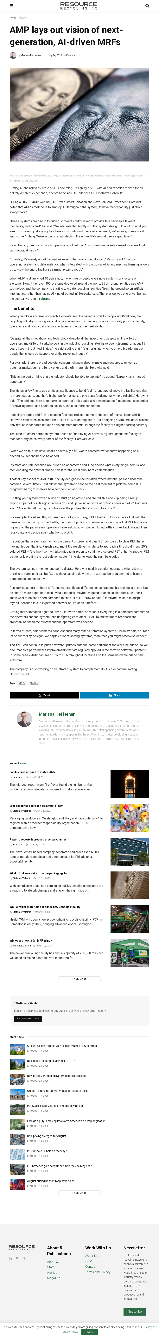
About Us (53, 1262)
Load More (79, 979)
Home (13, 17)
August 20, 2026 (38, 1065)
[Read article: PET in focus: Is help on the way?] (17, 1154)
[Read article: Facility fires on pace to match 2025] (130, 784)
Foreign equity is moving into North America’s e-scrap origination (66, 1121)
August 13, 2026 (38, 1110)
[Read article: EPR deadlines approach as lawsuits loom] (130, 818)
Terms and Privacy (98, 1272)
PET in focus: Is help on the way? (47, 1151)
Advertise (91, 1256)
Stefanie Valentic (22, 811)
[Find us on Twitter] (24, 1258)
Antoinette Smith (22, 945)
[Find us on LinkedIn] (10, 1258)
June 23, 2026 (43, 811)
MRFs (22, 683)
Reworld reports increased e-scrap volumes (38, 839)
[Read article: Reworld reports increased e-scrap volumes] (130, 852)
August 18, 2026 (38, 1141)
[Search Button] (147, 6)
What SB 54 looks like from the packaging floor (40, 873)
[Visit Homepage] (79, 6)
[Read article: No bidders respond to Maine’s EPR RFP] (17, 1064)
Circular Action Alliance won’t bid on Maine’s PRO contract (62, 1045)
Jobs (88, 1261)
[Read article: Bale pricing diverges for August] (17, 1139)
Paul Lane (18, 777)
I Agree (89, 1332)
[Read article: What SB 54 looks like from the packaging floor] (130, 885)
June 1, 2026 (42, 878)
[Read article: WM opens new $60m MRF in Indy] (130, 953)
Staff (50, 1267)
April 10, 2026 (43, 945)
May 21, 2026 (43, 912)
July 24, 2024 (55, 55)
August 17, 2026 (38, 1095)
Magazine (53, 1278)
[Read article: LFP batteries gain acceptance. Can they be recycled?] (17, 1169)
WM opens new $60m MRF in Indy (31, 940)
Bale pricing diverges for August (46, 1136)
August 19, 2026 (38, 1050)
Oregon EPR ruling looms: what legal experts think (57, 1090)
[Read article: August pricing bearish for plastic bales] (17, 1184)
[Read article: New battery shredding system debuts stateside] (17, 1079)
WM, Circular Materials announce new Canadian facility (45, 906)
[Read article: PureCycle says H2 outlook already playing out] (17, 1109)
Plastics (23, 17)
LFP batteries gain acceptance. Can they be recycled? (59, 1166)
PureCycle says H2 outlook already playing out (55, 1105)
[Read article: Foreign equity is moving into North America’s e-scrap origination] (17, 1124)
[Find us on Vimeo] (17, 1258)
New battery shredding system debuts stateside (56, 1075)
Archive (52, 1272)
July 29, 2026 (35, 777)
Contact (90, 1266)
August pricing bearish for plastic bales (50, 1181)
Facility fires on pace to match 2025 (32, 772)
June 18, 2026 (36, 844)
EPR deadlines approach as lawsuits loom (36, 805)
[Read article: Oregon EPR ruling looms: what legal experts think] (17, 1094)
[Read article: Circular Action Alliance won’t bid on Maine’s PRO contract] (17, 1049)
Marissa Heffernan (31, 55)
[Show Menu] (11, 6)
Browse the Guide (28, 1018)
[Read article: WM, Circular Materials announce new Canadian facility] (130, 919)
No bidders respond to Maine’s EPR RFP (51, 1060)
